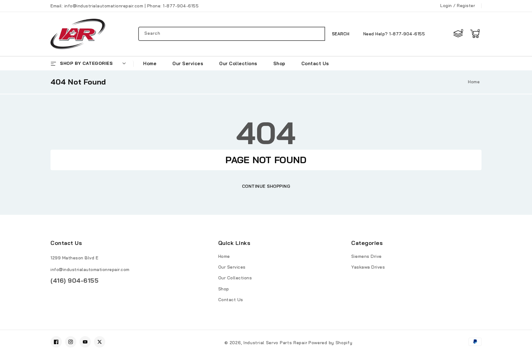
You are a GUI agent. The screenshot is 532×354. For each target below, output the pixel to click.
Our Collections (235, 278)
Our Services (232, 267)
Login (446, 5)
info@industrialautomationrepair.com (90, 269)
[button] (475, 34)
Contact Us (230, 299)
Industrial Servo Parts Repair (275, 342)
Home (474, 82)
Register (466, 5)
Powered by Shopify (330, 342)
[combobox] (231, 34)
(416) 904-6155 (74, 280)
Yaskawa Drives (368, 267)
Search (340, 33)
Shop (223, 289)
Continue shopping (266, 186)
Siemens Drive (366, 256)
